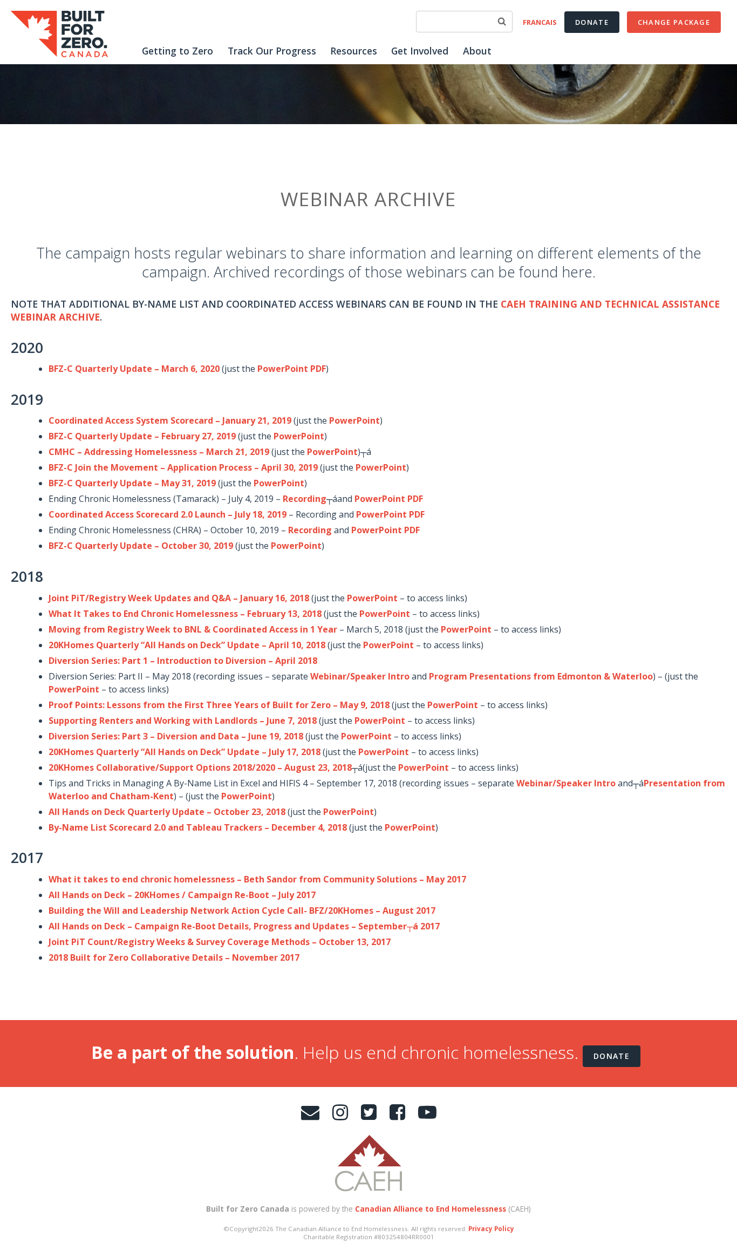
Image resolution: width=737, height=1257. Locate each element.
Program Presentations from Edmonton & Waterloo (541, 676)
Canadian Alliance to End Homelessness (430, 1209)
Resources (353, 50)
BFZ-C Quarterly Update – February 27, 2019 (142, 436)
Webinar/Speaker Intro (360, 676)
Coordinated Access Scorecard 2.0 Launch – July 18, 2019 (167, 514)
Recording (304, 499)
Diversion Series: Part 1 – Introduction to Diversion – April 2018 (183, 661)
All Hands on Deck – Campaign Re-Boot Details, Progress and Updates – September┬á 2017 (244, 926)
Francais (540, 22)
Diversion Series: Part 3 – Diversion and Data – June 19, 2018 (176, 736)
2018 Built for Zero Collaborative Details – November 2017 (174, 957)
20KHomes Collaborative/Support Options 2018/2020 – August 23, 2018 (200, 767)
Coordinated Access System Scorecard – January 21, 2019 (170, 420)
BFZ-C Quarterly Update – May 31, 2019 (132, 483)
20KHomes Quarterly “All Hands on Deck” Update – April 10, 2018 (187, 645)
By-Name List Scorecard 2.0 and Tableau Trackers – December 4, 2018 (198, 827)
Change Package (674, 22)
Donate (592, 22)
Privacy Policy (491, 1229)
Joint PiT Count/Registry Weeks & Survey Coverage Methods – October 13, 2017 (220, 942)
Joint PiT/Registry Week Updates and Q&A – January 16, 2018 (179, 598)
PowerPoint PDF (291, 369)
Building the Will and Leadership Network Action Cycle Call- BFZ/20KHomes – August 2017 (242, 910)
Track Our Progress (272, 50)
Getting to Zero (177, 50)
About (477, 50)
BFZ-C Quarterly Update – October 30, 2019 (141, 546)
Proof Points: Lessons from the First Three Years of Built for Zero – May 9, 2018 (219, 705)
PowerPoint (354, 420)
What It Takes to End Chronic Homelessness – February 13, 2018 (185, 614)
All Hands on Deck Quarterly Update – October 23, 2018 (167, 812)
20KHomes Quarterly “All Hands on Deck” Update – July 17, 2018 (184, 752)
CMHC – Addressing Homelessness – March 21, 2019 (159, 452)
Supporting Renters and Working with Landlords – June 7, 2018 (183, 720)
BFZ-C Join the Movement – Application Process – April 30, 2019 (183, 467)
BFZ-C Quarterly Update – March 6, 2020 (134, 369)
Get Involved (419, 50)
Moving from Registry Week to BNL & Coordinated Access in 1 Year (193, 629)
